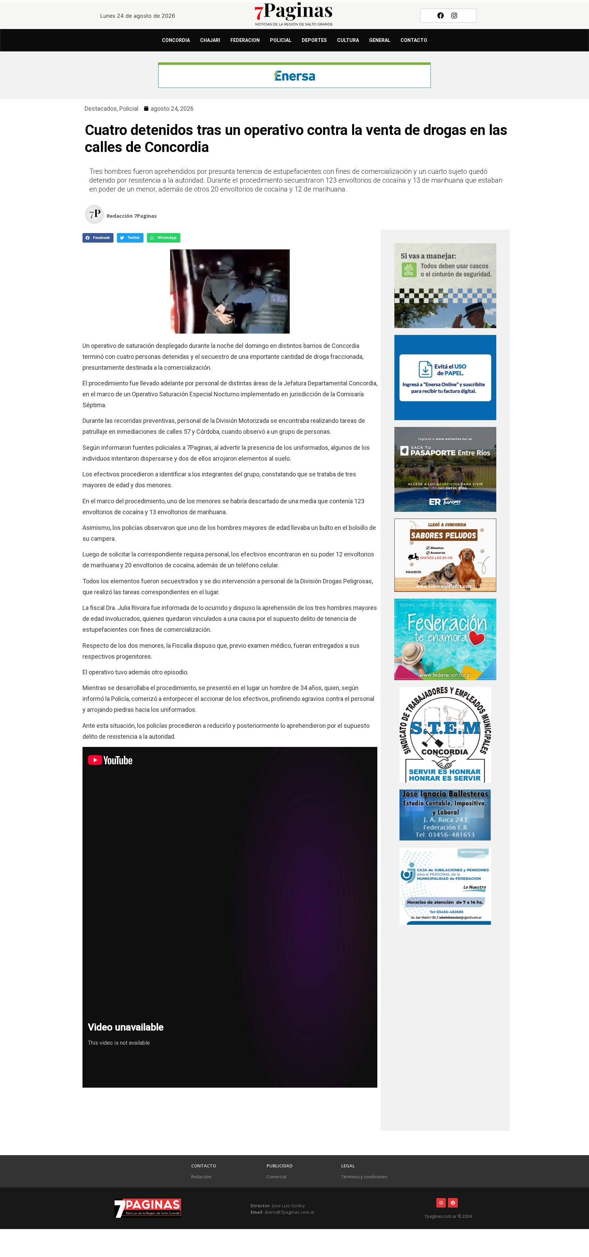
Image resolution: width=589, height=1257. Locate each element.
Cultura (348, 40)
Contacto (414, 40)
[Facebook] (440, 15)
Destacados (101, 108)
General (379, 40)
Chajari (210, 40)
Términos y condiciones (364, 1177)
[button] (98, 238)
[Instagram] (454, 15)
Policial (280, 40)
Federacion (245, 40)
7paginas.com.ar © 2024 (448, 1216)
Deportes (314, 40)
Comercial (276, 1177)
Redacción (201, 1177)
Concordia (176, 40)
